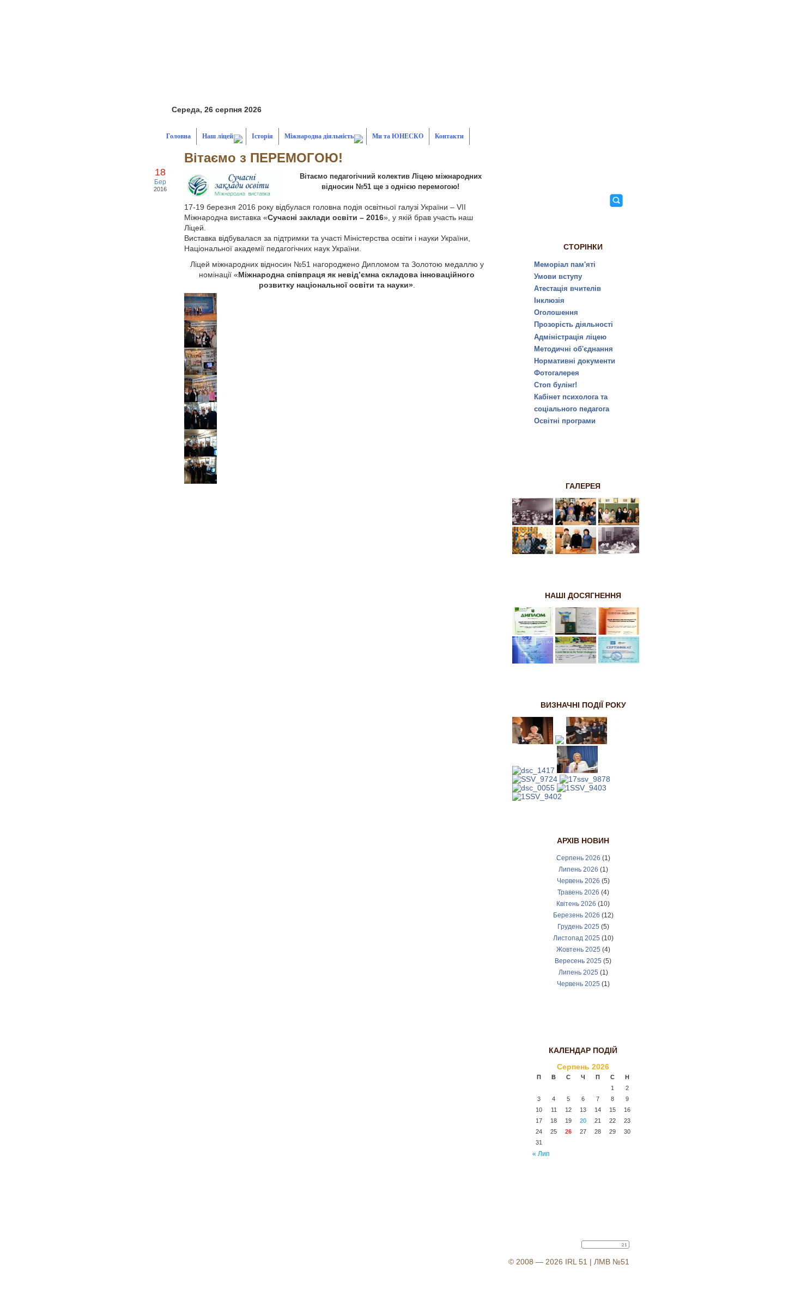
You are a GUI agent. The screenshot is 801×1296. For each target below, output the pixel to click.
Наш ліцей (217, 136)
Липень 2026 (578, 869)
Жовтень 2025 (578, 949)
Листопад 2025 (576, 938)
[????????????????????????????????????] (200, 317)
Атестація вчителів (567, 288)
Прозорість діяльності (573, 324)
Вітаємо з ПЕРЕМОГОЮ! (263, 157)
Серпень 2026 (578, 858)
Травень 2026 (578, 892)
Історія (262, 136)
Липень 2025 (578, 972)
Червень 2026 (578, 881)
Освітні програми (565, 421)
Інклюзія (549, 300)
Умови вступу (558, 276)
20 (583, 1120)
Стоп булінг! (555, 385)
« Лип (541, 1154)
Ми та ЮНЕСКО (397, 136)
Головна (178, 136)
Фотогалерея (556, 373)
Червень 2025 (578, 984)
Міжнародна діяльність (319, 136)
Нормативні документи (574, 361)
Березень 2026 (576, 915)
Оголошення (556, 312)
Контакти (449, 136)
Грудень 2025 (578, 926)
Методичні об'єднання (573, 349)
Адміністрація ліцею (570, 337)
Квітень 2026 (576, 904)
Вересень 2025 (578, 961)
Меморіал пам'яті (565, 264)
